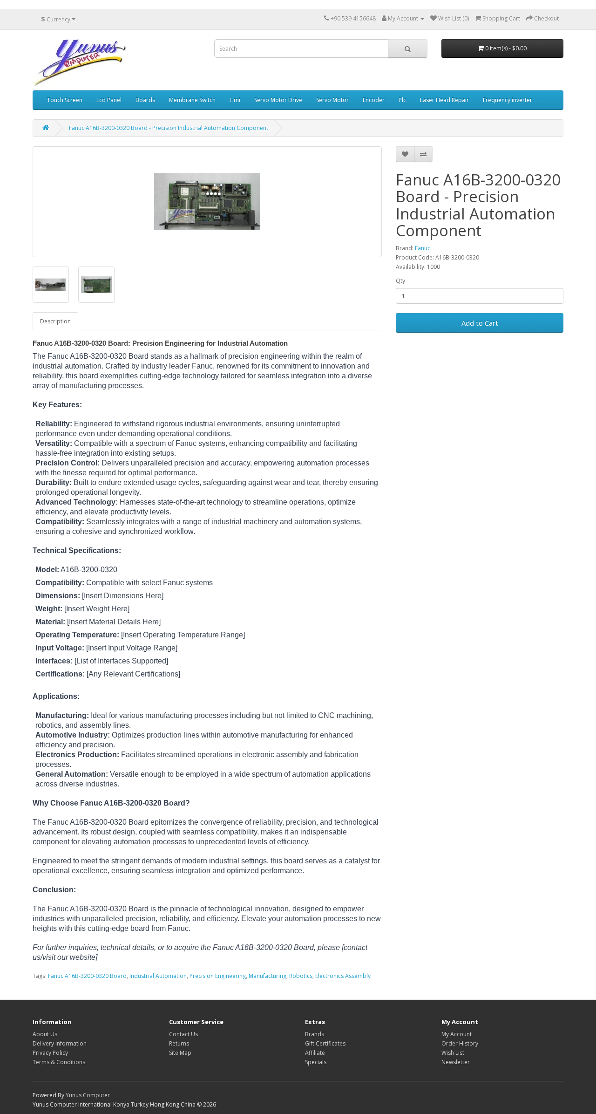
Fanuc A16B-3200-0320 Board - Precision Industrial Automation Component (168, 128)
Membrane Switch (192, 100)
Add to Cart (479, 323)
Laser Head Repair (444, 100)
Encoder (374, 100)
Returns (179, 1043)
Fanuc (422, 248)
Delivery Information (60, 1043)
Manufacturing (267, 976)
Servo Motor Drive (278, 100)
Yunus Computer (88, 1095)
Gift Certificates (325, 1043)
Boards (145, 100)
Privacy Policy (50, 1053)
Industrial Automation (158, 976)
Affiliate (315, 1053)
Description (55, 321)
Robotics (300, 976)
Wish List (452, 1053)
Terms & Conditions (59, 1062)
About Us (45, 1034)
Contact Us (183, 1034)
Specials (315, 1062)
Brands (314, 1034)
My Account (456, 1034)
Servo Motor (332, 100)
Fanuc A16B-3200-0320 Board (87, 976)
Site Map (180, 1053)
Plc (402, 100)
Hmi (235, 100)
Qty (400, 281)
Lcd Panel (109, 100)
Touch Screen (64, 100)
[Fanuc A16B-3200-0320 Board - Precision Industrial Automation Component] (207, 201)
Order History (459, 1043)
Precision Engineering (218, 976)
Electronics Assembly (343, 976)
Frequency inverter (507, 100)
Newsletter (455, 1062)
